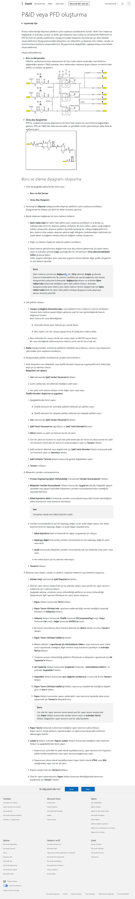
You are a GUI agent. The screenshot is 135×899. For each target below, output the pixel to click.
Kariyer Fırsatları (96, 844)
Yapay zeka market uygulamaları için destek (61, 853)
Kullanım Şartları (76, 894)
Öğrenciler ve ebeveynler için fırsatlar (103, 828)
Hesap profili (51, 803)
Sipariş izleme (51, 819)
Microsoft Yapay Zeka (10, 844)
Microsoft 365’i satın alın (79, 4)
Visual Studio (51, 874)
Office (50, 4)
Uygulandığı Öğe (30, 23)
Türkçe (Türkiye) (12, 881)
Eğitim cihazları (96, 807)
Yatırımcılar (94, 857)
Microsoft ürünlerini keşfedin (12, 815)
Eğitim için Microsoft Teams (100, 811)
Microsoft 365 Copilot (10, 870)
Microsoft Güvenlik (9, 848)
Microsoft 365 (39, 4)
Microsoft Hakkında (97, 848)
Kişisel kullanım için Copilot (12, 807)
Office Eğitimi (95, 819)
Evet (71, 789)
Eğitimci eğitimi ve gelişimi (99, 824)
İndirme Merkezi (52, 807)
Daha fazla (60, 4)
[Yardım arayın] (122, 3)
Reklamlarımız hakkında (106, 894)
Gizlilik (65, 894)
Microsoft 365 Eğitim (97, 815)
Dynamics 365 (7, 857)
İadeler (49, 815)
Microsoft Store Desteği (54, 811)
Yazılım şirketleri (52, 870)
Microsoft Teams (8, 874)
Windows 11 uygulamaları (11, 819)
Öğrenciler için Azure (98, 832)
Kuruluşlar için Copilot (10, 803)
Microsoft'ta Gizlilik (97, 853)
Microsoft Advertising (10, 865)
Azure (5, 853)
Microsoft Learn (52, 848)
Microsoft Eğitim (96, 803)
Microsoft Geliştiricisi (54, 844)
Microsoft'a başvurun (53, 894)
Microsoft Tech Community (55, 857)
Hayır (88, 789)
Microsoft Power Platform (55, 865)
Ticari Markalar (90, 894)
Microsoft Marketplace (54, 861)
